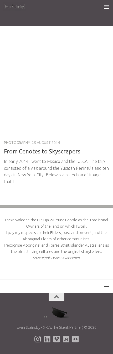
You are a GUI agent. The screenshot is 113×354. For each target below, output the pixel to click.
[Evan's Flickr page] (75, 339)
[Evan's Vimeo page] (56, 339)
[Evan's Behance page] (66, 339)
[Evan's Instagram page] (37, 339)
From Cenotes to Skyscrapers (42, 151)
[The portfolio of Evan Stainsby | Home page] (18, 6)
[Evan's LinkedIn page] (47, 339)
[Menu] (106, 6)
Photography (17, 143)
